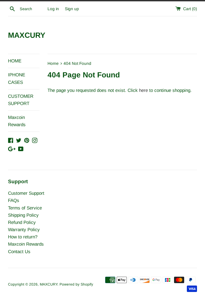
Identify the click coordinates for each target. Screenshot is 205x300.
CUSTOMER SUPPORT (20, 100)
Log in (53, 8)
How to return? (22, 236)
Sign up (72, 8)
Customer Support (26, 193)
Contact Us (19, 251)
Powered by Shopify (76, 284)
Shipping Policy (23, 215)
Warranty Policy (24, 229)
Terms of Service (25, 208)
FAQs (13, 200)
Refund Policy (22, 222)
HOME (14, 60)
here (143, 90)
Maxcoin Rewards (17, 121)
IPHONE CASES (16, 78)
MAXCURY (26, 35)
